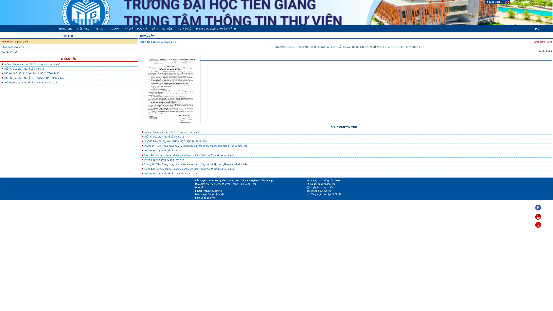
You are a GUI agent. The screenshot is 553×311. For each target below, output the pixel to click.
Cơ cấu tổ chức (10, 52)
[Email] (538, 225)
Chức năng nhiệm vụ (13, 46)
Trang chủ (66, 28)
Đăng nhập (494, 1)
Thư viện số (184, 28)
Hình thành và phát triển (15, 41)
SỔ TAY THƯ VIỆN (162, 28)
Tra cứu (113, 28)
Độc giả (142, 28)
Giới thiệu (83, 28)
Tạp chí (128, 28)
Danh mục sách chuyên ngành (216, 28)
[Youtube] (538, 217)
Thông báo (68, 58)
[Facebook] (538, 208)
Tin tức (99, 28)
